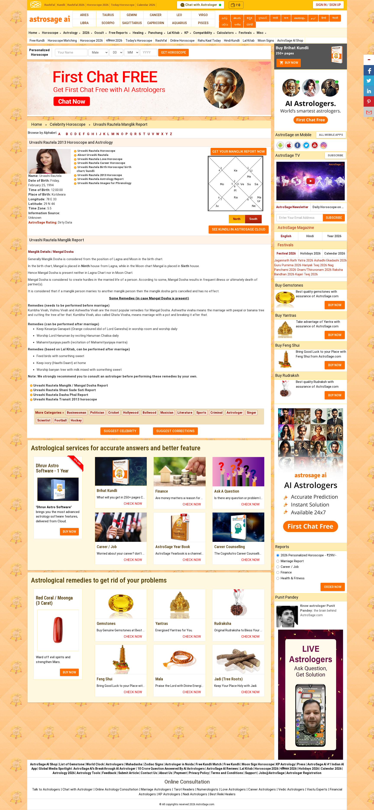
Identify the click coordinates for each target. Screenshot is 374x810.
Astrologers (115, 764)
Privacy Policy (199, 773)
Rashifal (49, 5)
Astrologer (235, 412)
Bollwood (149, 412)
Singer (251, 412)
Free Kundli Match (209, 764)
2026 (86, 32)
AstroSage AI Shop (290, 40)
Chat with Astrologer (201, 5)
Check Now (133, 504)
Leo (179, 15)
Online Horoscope (182, 40)
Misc (260, 32)
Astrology (70, 32)
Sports (201, 412)
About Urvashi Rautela (92, 155)
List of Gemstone (71, 764)
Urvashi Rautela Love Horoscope (99, 159)
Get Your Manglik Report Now (238, 152)
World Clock (95, 764)
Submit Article (128, 773)
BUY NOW (69, 531)
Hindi (310, 236)
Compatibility (203, 32)
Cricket (113, 412)
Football (61, 420)
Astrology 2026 (64, 773)
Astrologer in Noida (179, 764)
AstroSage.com (205, 804)
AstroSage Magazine (296, 227)
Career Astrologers (262, 789)
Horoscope (50, 32)
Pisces (203, 23)
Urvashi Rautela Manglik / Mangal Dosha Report (70, 385)
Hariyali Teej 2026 (315, 265)
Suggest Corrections (175, 431)
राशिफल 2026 (114, 40)
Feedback (109, 773)
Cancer (155, 15)
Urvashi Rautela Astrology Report (100, 179)
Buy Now (291, 62)
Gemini (132, 15)
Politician (97, 412)
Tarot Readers (184, 789)
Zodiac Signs (153, 764)
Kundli (61, 5)
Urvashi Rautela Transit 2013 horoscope (65, 399)
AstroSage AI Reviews (222, 768)
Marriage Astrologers (156, 789)
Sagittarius (132, 23)
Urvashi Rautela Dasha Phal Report (60, 395)
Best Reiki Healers (222, 794)
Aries (84, 15)
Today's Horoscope (139, 40)
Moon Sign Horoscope (258, 764)
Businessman (76, 412)
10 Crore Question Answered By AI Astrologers (171, 768)
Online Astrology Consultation (117, 789)
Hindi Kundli (232, 40)
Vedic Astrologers (291, 789)
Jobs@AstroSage (271, 773)
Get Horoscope (173, 52)
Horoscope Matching (62, 40)
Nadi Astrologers (195, 794)
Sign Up (335, 5)
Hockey (76, 420)
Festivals (245, 32)
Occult (99, 32)
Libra (84, 23)
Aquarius (179, 23)
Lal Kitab (249, 40)
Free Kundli (37, 40)
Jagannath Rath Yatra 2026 (294, 260)
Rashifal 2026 (75, 5)
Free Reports (118, 32)
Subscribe (335, 155)
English (286, 236)
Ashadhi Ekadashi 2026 (330, 260)
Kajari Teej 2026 (306, 274)
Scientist (43, 420)
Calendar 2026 (146, 5)
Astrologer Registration (303, 773)
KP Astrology (285, 764)
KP (186, 32)
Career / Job (290, 567)
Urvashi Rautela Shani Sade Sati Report (64, 390)
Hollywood (131, 412)
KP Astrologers (169, 794)
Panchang (155, 32)
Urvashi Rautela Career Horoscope (101, 163)
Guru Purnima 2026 (288, 265)
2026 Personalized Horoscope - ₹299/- (308, 555)
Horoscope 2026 (97, 5)
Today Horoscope (122, 5)
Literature (184, 412)
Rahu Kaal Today (209, 40)
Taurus (108, 15)
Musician (166, 412)
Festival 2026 (286, 253)
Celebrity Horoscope (67, 124)
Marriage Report (292, 561)
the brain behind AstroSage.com (318, 610)
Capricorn (155, 23)
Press (301, 764)
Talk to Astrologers (46, 789)
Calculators (225, 32)
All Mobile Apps (331, 134)
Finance (286, 572)
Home (33, 32)
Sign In (321, 5)
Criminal (216, 412)
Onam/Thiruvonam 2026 (314, 270)
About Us (165, 773)
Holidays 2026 (310, 253)
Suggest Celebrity (120, 431)
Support (251, 773)
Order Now (332, 587)
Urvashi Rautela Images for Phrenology (104, 183)
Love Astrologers (233, 789)
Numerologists (208, 789)
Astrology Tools (88, 773)
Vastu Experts (317, 789)
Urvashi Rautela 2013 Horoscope (99, 175)
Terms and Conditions (227, 773)
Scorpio (108, 23)
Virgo (203, 15)
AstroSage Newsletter (292, 207)
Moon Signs (266, 40)
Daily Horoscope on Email (330, 207)
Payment (180, 773)
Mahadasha (134, 764)
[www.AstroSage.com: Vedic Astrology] (35, 4)
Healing (138, 32)
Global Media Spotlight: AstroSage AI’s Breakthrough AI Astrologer (87, 768)
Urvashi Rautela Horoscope (96, 150)
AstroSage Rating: (42, 222)
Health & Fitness (293, 578)
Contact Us (149, 773)
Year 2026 (334, 236)
